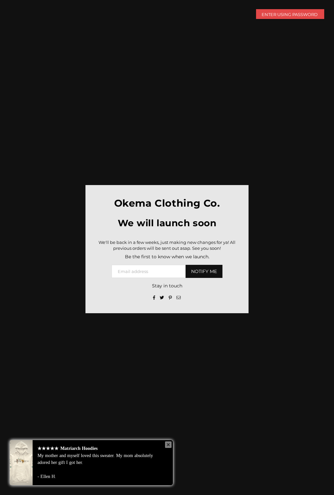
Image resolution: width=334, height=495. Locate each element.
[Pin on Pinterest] (170, 297)
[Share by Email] (178, 297)
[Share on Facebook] (154, 297)
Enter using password (290, 14)
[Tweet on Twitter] (162, 297)
